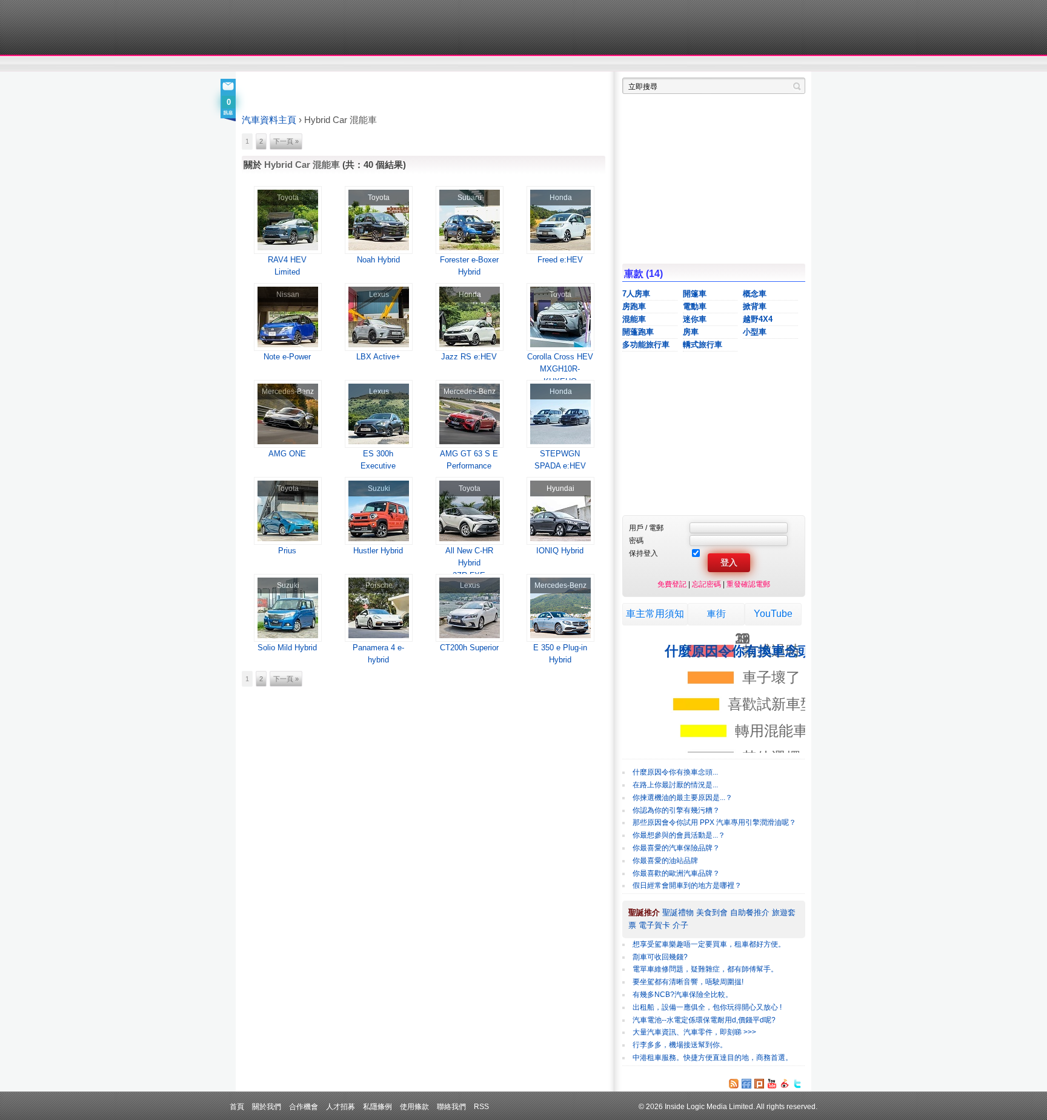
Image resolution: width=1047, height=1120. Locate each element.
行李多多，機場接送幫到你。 (680, 1045)
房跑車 (634, 306)
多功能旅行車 (646, 344)
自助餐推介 (749, 912)
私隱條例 (377, 1106)
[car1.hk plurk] (759, 1083)
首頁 (237, 1106)
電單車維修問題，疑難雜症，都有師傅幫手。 (705, 969)
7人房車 (636, 293)
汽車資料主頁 (269, 120)
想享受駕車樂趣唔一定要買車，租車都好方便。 (709, 944)
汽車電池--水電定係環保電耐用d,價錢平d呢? (704, 1020)
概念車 (754, 293)
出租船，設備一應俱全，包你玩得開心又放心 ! (707, 1007)
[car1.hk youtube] (772, 1083)
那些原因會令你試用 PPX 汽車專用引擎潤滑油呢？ (714, 822)
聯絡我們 (451, 1106)
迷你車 (694, 319)
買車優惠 (563, 64)
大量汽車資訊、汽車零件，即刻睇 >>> (694, 1032)
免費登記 (671, 584)
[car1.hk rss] (734, 1083)
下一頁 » (286, 141)
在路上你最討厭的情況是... (675, 785)
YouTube (773, 613)
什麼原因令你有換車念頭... (675, 772)
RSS (481, 1106)
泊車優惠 (516, 64)
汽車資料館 (692, 64)
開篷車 (694, 293)
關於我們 (266, 1106)
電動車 (694, 306)
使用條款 (414, 1106)
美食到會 (712, 912)
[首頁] (298, 27)
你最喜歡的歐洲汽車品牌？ (676, 873)
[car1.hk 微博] (784, 1083)
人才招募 (340, 1106)
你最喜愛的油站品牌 (665, 860)
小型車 (754, 331)
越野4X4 (758, 319)
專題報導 (359, 64)
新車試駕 (311, 64)
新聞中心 (257, 64)
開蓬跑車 (638, 331)
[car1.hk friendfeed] (746, 1083)
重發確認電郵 (748, 584)
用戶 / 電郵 (646, 528)
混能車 (634, 319)
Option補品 (462, 64)
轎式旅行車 (702, 344)
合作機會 (303, 1106)
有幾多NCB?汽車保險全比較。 (683, 994)
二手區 (746, 64)
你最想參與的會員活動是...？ (679, 835)
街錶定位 (638, 64)
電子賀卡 (654, 925)
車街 (716, 613)
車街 (600, 64)
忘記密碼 (706, 584)
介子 (680, 925)
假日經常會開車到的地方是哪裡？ (687, 885)
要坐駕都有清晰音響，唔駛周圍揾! (688, 982)
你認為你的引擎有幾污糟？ (676, 810)
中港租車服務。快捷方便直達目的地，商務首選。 (713, 1057)
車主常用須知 (655, 613)
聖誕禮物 (678, 912)
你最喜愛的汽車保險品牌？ (676, 848)
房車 (691, 331)
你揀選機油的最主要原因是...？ (683, 797)
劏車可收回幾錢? (660, 957)
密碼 (636, 540)
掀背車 (754, 306)
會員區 (794, 64)
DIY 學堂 (407, 64)
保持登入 (643, 553)
